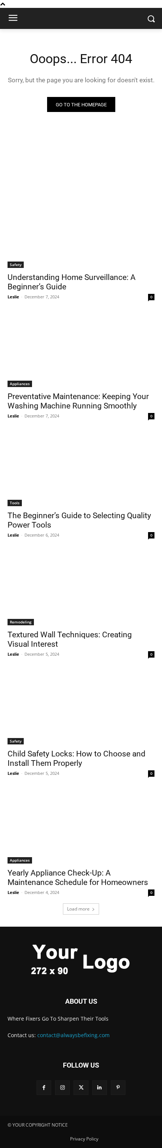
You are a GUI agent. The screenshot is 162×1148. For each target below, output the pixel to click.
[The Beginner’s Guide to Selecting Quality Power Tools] (81, 469)
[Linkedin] (99, 1087)
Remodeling (21, 622)
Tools (15, 502)
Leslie (13, 296)
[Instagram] (62, 1087)
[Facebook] (44, 1087)
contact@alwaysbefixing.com (73, 1035)
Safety (15, 264)
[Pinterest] (118, 1087)
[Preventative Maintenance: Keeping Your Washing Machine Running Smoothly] (81, 350)
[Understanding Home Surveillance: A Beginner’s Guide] (81, 231)
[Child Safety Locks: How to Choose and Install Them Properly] (81, 707)
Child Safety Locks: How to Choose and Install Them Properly (76, 758)
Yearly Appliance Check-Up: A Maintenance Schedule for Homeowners (78, 877)
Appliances (20, 383)
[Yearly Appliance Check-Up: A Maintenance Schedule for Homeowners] (81, 827)
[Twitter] (80, 1087)
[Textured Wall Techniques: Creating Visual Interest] (81, 588)
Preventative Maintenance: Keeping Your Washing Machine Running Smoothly (78, 401)
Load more (78, 909)
